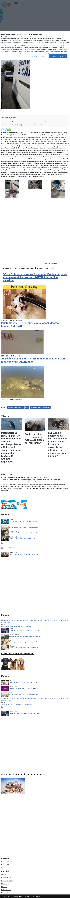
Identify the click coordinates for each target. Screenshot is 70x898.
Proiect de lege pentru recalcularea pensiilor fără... (24, 647)
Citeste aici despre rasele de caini (17, 653)
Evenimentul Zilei (6, 877)
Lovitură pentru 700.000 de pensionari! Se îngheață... (25, 682)
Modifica (19, 320)
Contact (38, 896)
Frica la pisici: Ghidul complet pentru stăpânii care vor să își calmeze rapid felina (27, 477)
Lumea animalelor (6, 862)
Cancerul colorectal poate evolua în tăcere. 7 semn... (25, 630)
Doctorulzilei (5, 893)
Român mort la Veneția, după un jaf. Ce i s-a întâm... (24, 533)
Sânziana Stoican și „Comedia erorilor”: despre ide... (17, 626)
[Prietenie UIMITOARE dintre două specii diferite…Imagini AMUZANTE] (22, 354)
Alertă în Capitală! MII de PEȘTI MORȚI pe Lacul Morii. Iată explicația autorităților (22, 125)
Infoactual (4, 887)
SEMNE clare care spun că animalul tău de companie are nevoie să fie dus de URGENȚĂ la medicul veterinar (29, 121)
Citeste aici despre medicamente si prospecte (23, 774)
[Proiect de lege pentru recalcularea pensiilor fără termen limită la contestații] (5, 648)
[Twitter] (6, 129)
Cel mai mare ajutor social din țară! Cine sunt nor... (24, 554)
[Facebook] (2, 129)
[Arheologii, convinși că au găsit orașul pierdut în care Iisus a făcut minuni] (5, 642)
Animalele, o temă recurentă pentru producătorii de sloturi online (22, 482)
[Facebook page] (14, 508)
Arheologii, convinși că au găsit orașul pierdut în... (24, 642)
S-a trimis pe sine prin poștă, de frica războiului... (23, 527)
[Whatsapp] (9, 129)
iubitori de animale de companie (40, 407)
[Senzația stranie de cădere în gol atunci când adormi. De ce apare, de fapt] (5, 689)
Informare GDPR (29, 896)
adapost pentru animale (15, 407)
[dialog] (35, 45)
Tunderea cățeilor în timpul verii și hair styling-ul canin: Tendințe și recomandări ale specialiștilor (31, 479)
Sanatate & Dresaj (6, 865)
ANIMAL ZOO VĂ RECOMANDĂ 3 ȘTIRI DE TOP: (15, 119)
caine (27, 407)
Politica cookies (17, 896)
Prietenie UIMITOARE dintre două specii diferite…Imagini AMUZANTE (19, 123)
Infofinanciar (5, 884)
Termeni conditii (6, 896)
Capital (3, 874)
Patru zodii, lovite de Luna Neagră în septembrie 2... (24, 521)
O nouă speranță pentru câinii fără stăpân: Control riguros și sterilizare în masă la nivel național (31, 486)
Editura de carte (6, 890)
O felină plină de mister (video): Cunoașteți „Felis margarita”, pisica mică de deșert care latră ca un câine (34, 484)
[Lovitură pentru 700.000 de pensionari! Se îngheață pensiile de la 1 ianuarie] (5, 683)
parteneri (10, 36)
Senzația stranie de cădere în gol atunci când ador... (24, 688)
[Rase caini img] (13, 669)
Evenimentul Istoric (7, 881)
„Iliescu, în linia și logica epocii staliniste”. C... (22, 538)
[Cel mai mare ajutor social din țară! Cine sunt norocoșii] (5, 555)
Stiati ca (3, 868)
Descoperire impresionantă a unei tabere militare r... (24, 636)
